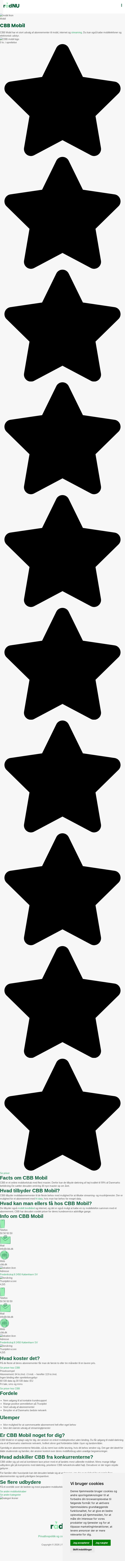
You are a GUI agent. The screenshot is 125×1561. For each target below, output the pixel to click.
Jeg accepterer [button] (81, 1542)
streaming (76, 32)
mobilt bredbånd (26, 1208)
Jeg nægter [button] (101, 1542)
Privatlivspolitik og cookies (53, 1536)
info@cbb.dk (6, 1248)
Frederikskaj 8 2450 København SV (19, 1274)
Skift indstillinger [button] (82, 1549)
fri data (39, 1198)
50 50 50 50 (6, 1233)
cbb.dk (3, 1264)
